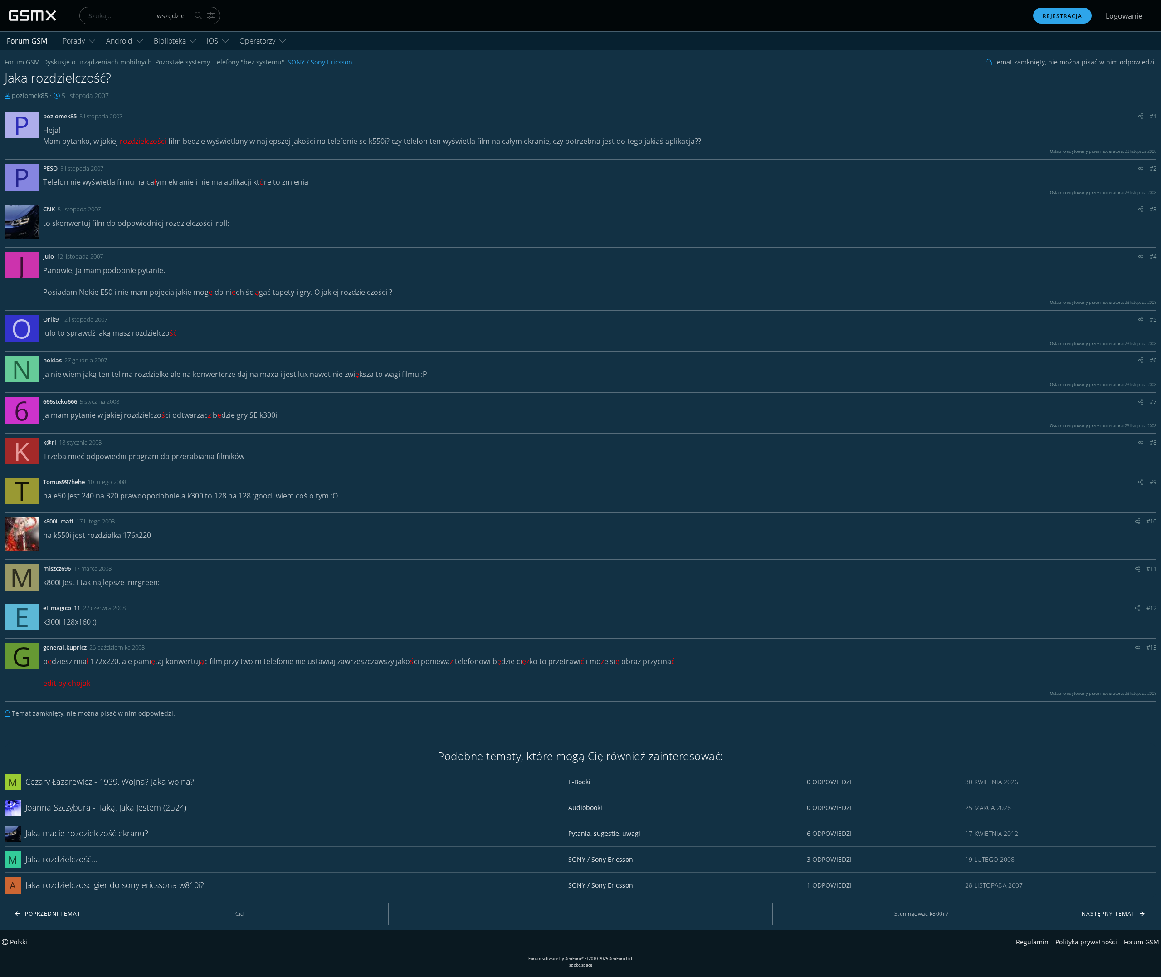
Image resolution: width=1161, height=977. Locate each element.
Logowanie (1124, 16)
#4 (1153, 256)
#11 (1151, 568)
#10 (1151, 521)
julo (48, 256)
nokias (52, 360)
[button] (92, 41)
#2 (1153, 168)
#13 (1151, 647)
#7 (1153, 401)
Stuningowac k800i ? (921, 914)
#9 (1153, 482)
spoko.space (580, 965)
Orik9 (51, 319)
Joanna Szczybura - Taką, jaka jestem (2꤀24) (105, 807)
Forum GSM (27, 41)
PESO (50, 168)
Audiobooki (585, 807)
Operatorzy (257, 41)
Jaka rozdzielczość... (61, 859)
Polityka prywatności (1086, 942)
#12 (1151, 608)
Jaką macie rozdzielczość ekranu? (86, 833)
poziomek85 (30, 95)
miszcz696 (57, 568)
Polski (17, 942)
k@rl (49, 442)
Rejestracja (1062, 16)
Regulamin (1032, 942)
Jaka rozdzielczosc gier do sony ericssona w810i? (114, 884)
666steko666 (60, 401)
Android (119, 41)
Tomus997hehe (64, 482)
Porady (74, 41)
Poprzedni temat (53, 914)
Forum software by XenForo (580, 959)
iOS (212, 41)
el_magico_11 (61, 608)
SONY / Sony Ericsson (600, 859)
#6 (1153, 360)
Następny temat (1108, 914)
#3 (1153, 209)
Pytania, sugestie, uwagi (604, 833)
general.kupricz (65, 647)
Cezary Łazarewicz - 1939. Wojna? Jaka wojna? (109, 781)
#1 (1153, 116)
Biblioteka (170, 41)
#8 (1153, 442)
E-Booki (579, 781)
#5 (1153, 319)
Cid (239, 914)
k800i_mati (58, 521)
